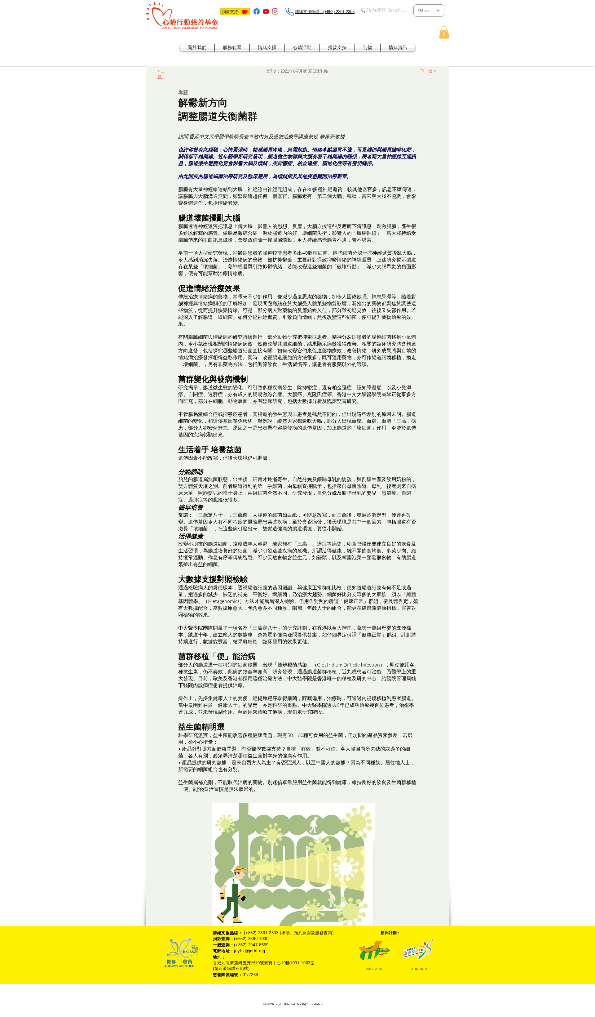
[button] (444, 32)
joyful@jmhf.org (249, 950)
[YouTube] (266, 11)
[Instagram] (275, 11)
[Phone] (289, 12)
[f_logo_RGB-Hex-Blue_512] (256, 11)
